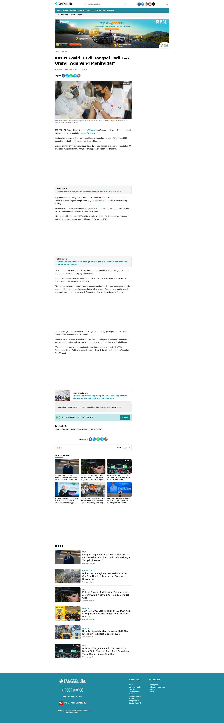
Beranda (58, 52)
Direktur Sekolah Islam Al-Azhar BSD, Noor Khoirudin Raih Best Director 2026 (106, 632)
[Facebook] (63, 76)
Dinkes (92, 130)
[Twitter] (67, 76)
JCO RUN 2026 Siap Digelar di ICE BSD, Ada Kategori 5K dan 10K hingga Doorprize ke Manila (106, 613)
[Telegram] (75, 76)
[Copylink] (78, 76)
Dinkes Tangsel (62, 429)
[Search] (125, 4)
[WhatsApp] (71, 76)
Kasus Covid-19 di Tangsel (80, 429)
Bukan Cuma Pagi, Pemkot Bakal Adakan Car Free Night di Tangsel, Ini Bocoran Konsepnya (104, 576)
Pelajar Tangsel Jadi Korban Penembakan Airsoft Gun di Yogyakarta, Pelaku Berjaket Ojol (93, 478)
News (65, 52)
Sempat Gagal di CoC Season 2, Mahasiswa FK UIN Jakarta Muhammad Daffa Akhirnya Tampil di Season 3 (67, 478)
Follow (125, 417)
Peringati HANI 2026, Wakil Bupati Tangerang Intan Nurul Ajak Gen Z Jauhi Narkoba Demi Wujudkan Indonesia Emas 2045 (118, 502)
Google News (105, 407)
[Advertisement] (93, 168)
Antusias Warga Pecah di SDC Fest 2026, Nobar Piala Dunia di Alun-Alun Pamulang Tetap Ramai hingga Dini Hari (118, 479)
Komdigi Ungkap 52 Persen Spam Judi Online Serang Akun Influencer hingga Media (66, 501)
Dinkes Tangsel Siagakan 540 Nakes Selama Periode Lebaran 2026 (89, 191)
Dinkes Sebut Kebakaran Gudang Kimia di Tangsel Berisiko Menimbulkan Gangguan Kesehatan (92, 263)
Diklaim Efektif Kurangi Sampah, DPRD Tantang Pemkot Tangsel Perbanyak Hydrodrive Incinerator (100, 397)
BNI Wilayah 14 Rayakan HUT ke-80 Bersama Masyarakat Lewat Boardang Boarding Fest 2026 (93, 501)
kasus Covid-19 (88, 133)
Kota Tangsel (96, 429)
